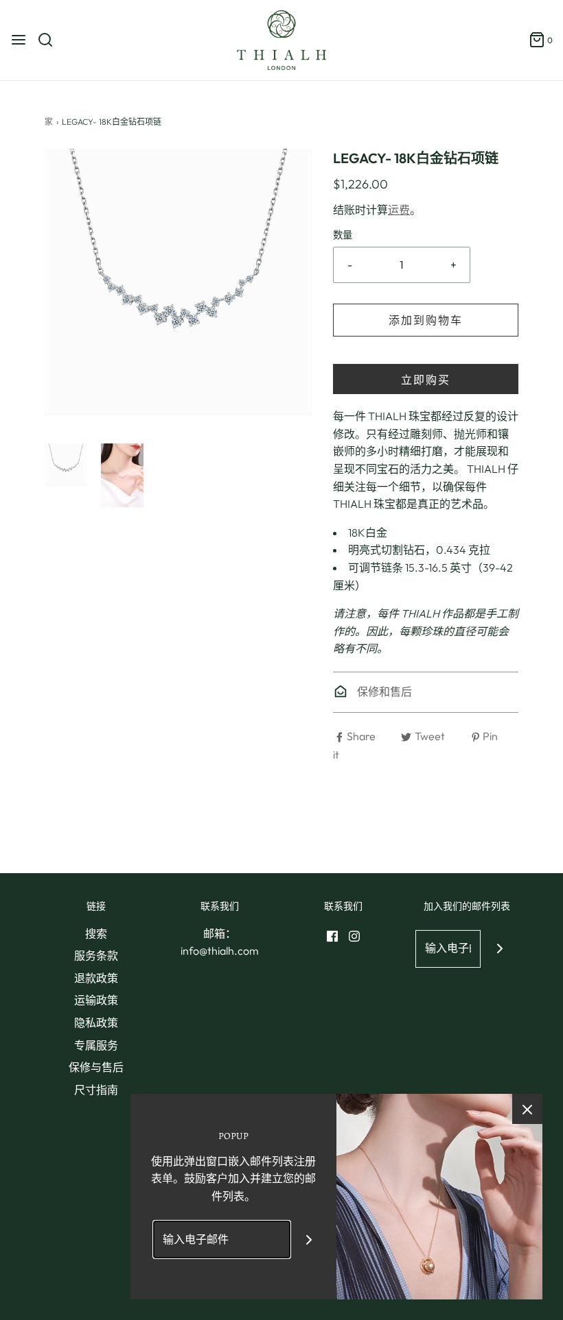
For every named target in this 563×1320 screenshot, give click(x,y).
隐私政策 (96, 1022)
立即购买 (425, 380)
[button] (66, 464)
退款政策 (96, 978)
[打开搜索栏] (50, 39)
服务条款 (96, 955)
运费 (399, 210)
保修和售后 (383, 691)
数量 (342, 235)
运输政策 (96, 1000)
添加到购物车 (426, 320)
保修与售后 (96, 1067)
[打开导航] (18, 39)
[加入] (499, 949)
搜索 (96, 933)
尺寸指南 (96, 1090)
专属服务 (96, 1045)
